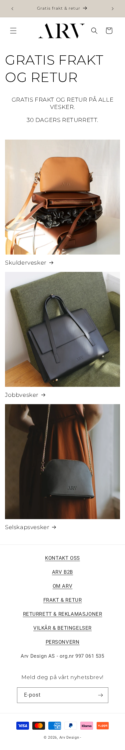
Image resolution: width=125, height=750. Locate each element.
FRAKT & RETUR (62, 600)
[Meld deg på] (100, 695)
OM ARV (63, 586)
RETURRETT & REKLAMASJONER (62, 614)
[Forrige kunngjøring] (12, 8)
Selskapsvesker (27, 527)
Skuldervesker (26, 262)
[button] (13, 30)
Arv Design (69, 737)
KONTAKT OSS (62, 558)
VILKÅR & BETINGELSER (62, 628)
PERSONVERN (63, 642)
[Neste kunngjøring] (112, 8)
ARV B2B (62, 572)
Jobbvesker (22, 394)
